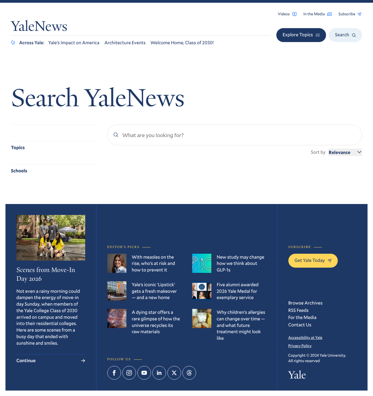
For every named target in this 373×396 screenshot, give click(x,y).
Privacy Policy (300, 345)
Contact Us (300, 324)
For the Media (302, 317)
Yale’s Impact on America (73, 42)
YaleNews (39, 27)
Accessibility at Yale (305, 337)
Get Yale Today (310, 260)
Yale (297, 376)
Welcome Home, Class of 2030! (182, 42)
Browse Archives (305, 303)
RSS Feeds (298, 310)
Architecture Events (125, 42)
